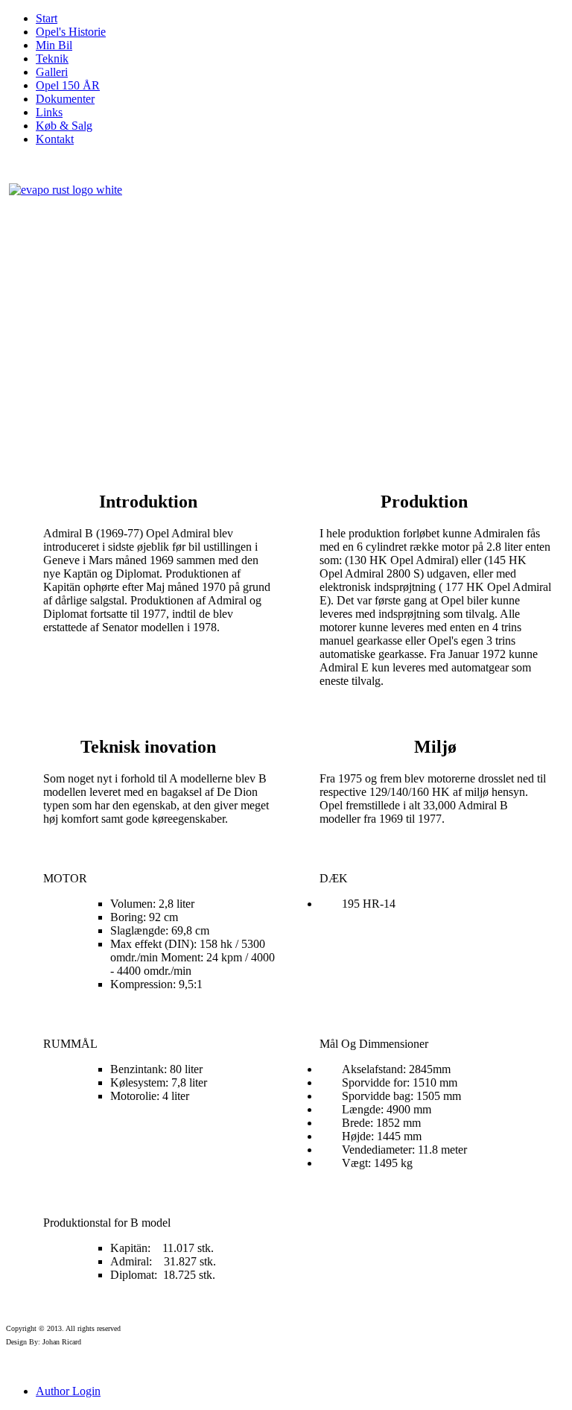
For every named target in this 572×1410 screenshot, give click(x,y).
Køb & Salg (64, 125)
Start (46, 18)
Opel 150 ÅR (68, 85)
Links (49, 112)
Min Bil (54, 45)
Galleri (52, 72)
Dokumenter (65, 98)
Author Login (68, 1391)
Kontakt (55, 139)
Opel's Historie (71, 31)
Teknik (52, 58)
